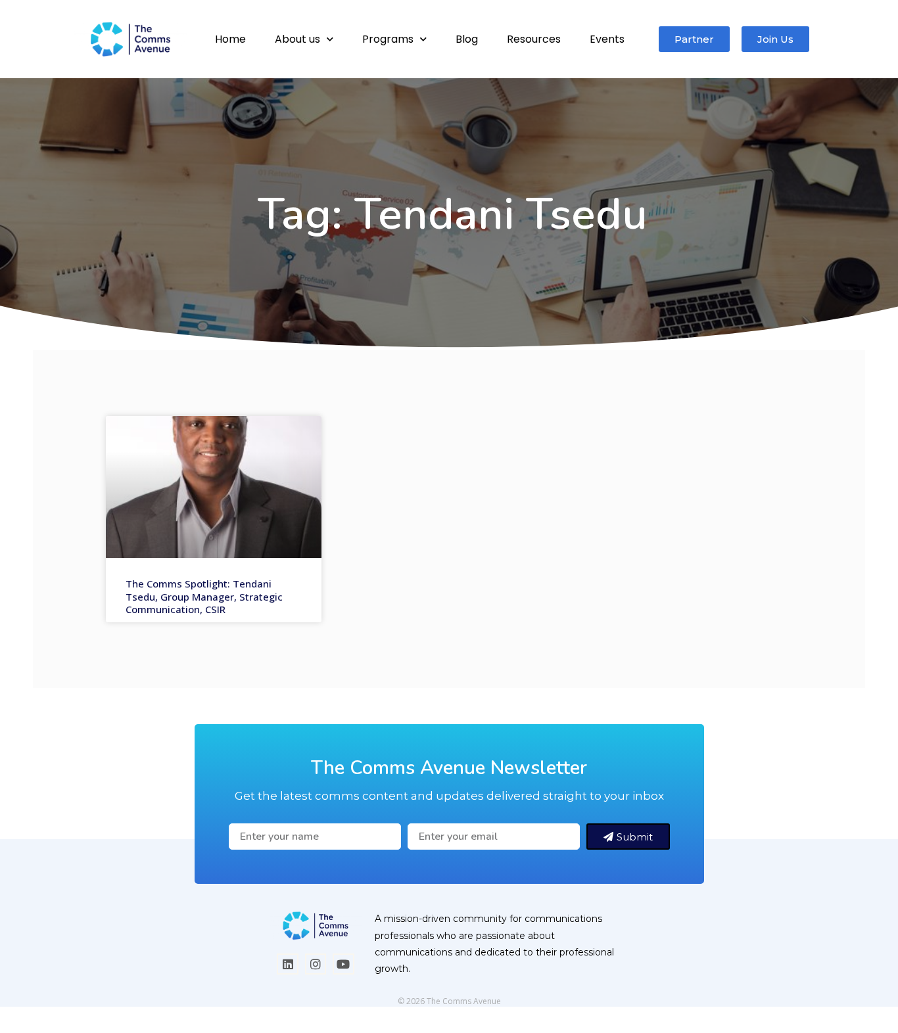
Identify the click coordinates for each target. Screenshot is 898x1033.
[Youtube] (343, 964)
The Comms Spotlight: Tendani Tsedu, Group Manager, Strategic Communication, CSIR (204, 596)
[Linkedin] (287, 964)
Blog (467, 39)
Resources (534, 39)
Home (230, 39)
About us (297, 39)
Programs (388, 39)
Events (607, 39)
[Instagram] (315, 964)
